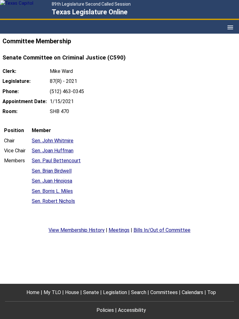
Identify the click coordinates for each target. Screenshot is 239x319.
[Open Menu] (230, 27)
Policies (105, 310)
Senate (91, 292)
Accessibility (132, 310)
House (72, 292)
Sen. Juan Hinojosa (52, 181)
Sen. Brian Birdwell (52, 171)
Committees (164, 292)
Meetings (119, 230)
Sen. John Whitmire (52, 141)
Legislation (115, 292)
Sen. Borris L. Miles (52, 191)
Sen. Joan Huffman (52, 151)
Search (138, 292)
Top (211, 292)
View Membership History (77, 230)
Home (33, 292)
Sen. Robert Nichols (53, 201)
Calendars (192, 292)
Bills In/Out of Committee (162, 230)
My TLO (52, 292)
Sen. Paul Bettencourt (56, 161)
